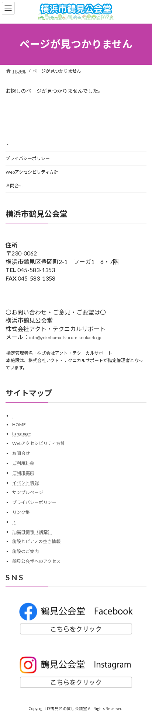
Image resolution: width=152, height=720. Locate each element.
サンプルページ (27, 492)
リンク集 (21, 512)
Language (21, 433)
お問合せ (14, 185)
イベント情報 (25, 483)
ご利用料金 (23, 463)
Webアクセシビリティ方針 (32, 172)
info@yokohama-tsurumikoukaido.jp (65, 337)
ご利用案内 (23, 473)
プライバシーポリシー (28, 158)
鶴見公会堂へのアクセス (36, 561)
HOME (19, 425)
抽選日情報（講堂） (32, 532)
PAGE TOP (141, 690)
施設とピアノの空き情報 (36, 542)
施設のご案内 (25, 551)
